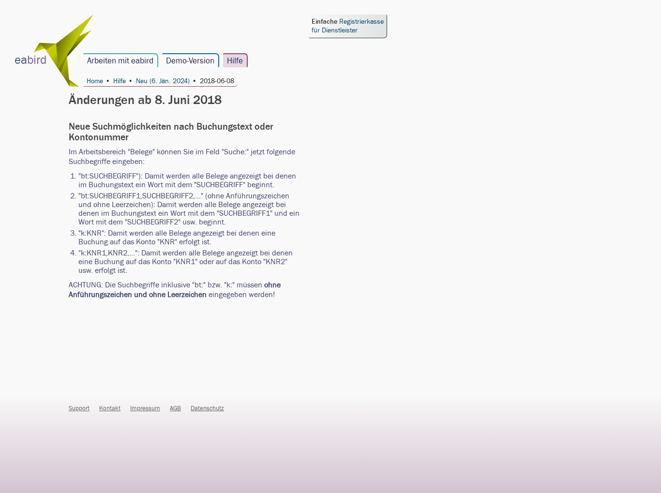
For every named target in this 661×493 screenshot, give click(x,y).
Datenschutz (207, 408)
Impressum (145, 408)
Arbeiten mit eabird (120, 61)
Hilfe (235, 61)
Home (95, 81)
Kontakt (109, 408)
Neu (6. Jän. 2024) (163, 81)
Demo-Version (190, 61)
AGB (175, 408)
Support (79, 408)
